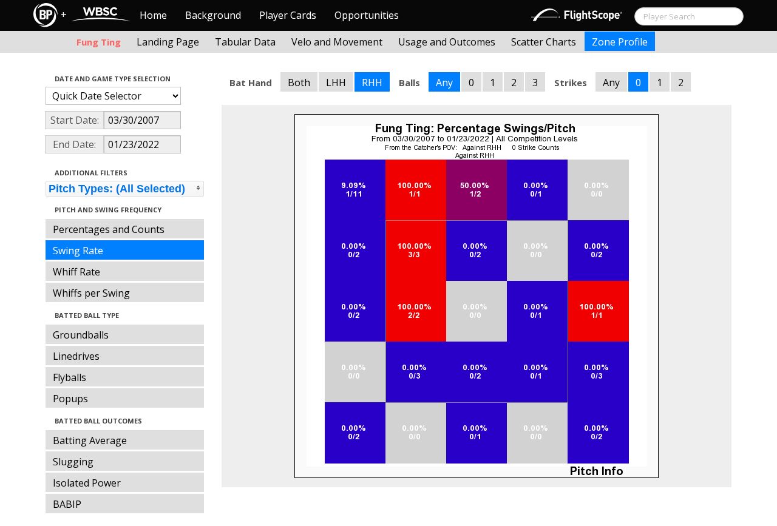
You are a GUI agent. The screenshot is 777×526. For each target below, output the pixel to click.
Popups (70, 398)
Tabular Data (245, 42)
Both (299, 82)
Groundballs (81, 335)
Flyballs (69, 377)
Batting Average (90, 440)
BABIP (67, 504)
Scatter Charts (543, 42)
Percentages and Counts (109, 229)
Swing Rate (78, 250)
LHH (336, 82)
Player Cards (287, 15)
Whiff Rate (76, 271)
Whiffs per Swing (91, 293)
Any (444, 82)
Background (213, 15)
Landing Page (168, 42)
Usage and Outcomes (446, 42)
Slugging (73, 461)
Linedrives (76, 356)
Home (153, 15)
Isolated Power (87, 483)
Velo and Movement (336, 42)
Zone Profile (620, 42)
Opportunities (366, 15)
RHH (372, 82)
